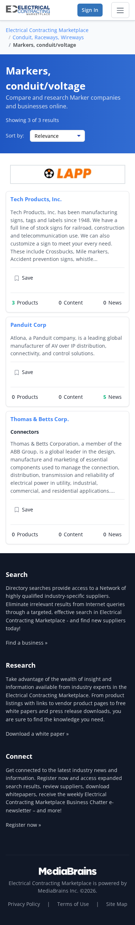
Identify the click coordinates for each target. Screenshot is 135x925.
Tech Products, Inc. (36, 199)
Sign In (90, 9)
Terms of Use (73, 904)
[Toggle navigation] (120, 10)
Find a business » (27, 642)
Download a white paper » (37, 733)
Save (27, 277)
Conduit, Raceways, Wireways (48, 37)
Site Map (116, 904)
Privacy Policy (24, 904)
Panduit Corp (28, 324)
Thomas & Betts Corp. (39, 419)
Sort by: (15, 135)
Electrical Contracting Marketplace (47, 30)
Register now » (23, 824)
